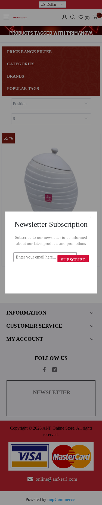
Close (91, 217)
